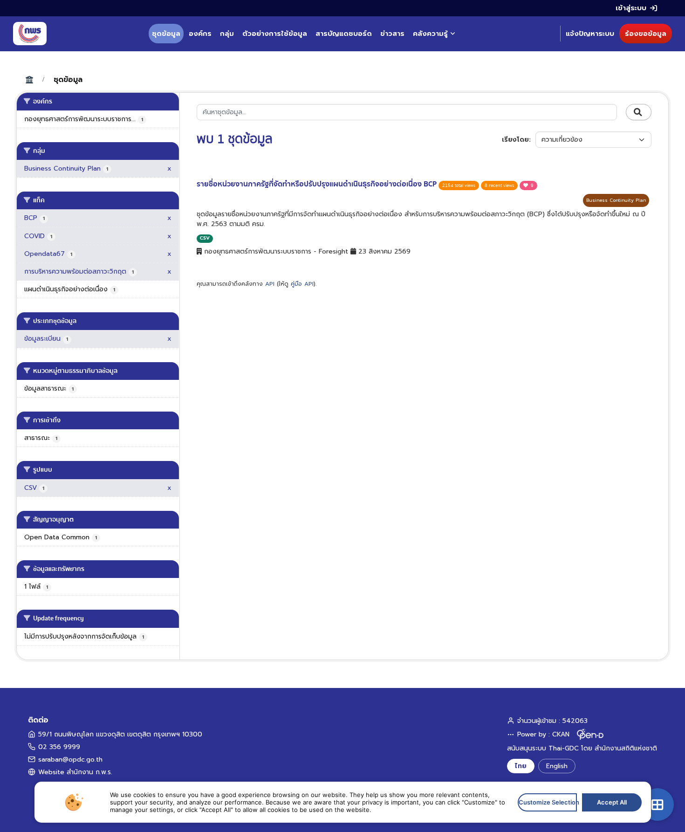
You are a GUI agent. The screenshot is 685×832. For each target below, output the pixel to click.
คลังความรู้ (430, 33)
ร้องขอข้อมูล (645, 33)
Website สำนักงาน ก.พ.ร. (75, 772)
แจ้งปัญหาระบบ (590, 33)
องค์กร (200, 33)
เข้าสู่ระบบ (631, 8)
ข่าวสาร (392, 33)
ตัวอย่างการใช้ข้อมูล (274, 33)
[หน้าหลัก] (30, 33)
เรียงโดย (515, 139)
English (557, 766)
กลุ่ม (227, 33)
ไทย (521, 766)
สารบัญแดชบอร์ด (343, 33)
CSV (204, 237)
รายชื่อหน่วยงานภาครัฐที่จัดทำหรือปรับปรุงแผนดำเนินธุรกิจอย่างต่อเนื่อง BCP (317, 184)
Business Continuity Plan (616, 200)
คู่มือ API (302, 284)
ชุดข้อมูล (166, 33)
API (269, 284)
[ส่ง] (638, 112)
